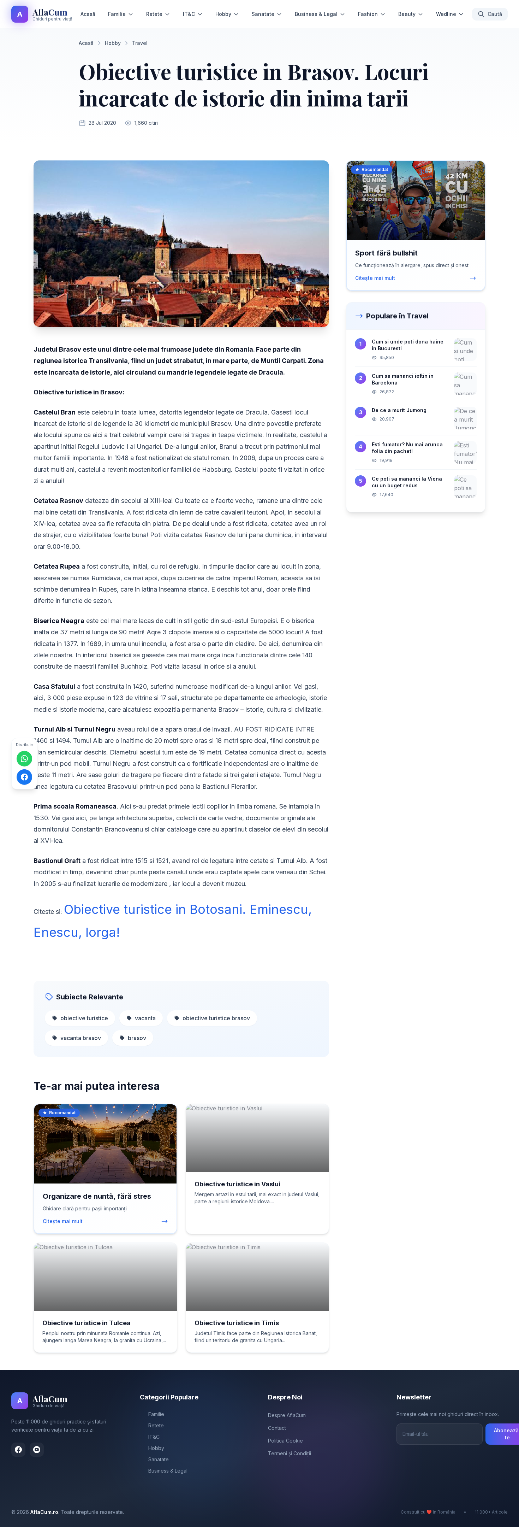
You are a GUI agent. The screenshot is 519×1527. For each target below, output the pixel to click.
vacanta (145, 1018)
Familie (117, 14)
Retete (154, 14)
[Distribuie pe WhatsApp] (24, 759)
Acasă (87, 14)
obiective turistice (84, 1018)
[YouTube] (37, 1450)
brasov (137, 1037)
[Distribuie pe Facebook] (24, 777)
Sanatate (263, 14)
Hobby (223, 14)
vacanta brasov (80, 1037)
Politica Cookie (285, 1441)
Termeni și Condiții (289, 1453)
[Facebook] (18, 1450)
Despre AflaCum (287, 1415)
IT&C (189, 14)
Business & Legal (316, 14)
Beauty (407, 14)
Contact (277, 1428)
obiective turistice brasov (216, 1018)
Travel (140, 43)
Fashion (368, 14)
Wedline (446, 14)
